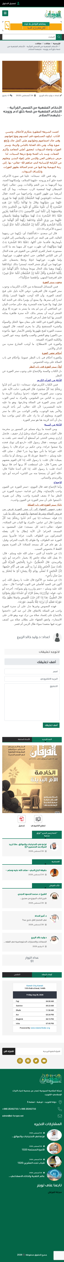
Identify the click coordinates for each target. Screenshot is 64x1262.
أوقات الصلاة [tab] (47, 975)
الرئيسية (56, 43)
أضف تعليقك (51, 725)
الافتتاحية (56, 862)
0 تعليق (5, 95)
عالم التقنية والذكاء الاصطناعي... (27, 1176)
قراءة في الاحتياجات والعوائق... (28, 1136)
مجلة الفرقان (55, 1192)
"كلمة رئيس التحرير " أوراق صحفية (47, 834)
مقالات (47, 43)
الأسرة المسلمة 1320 (33, 1149)
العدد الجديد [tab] (47, 739)
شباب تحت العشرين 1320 (31, 1162)
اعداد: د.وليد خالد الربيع (33, 637)
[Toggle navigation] (5, 13)
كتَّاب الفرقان (54, 885)
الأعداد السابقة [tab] (24, 739)
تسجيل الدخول (9, 3)
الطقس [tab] (17, 975)
